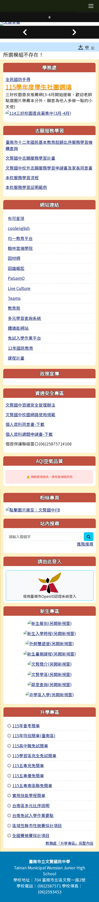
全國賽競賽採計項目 (31, 835)
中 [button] (87, 47)
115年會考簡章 (26, 726)
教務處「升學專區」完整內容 (69, 843)
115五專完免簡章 (28, 765)
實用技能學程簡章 (28, 795)
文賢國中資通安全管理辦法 (30, 405)
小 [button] (92, 47)
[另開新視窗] (38, 113)
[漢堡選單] (91, 6)
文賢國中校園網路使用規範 (30, 414)
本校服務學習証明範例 (26, 187)
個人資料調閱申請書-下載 (29, 434)
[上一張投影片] (25, 32)
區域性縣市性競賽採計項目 (37, 825)
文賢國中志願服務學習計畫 (30, 158)
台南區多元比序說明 (31, 805)
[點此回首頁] (49, 24)
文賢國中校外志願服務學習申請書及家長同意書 (49, 168)
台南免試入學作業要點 (33, 815)
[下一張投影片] (74, 32)
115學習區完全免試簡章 (34, 755)
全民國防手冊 (18, 79)
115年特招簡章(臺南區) (33, 735)
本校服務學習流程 (22, 177)
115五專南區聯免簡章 (32, 785)
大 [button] (80, 46)
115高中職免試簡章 (30, 746)
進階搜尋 (85, 544)
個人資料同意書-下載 (25, 424)
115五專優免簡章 (28, 775)
